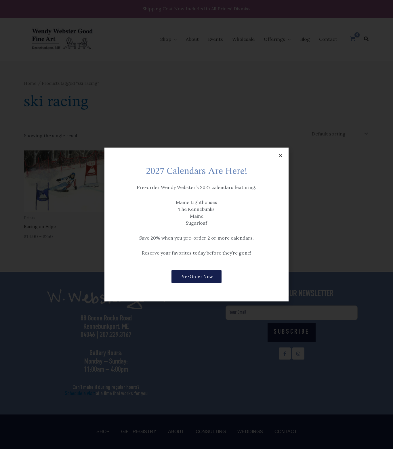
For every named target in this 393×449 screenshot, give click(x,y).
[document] (196, 224)
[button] (280, 155)
